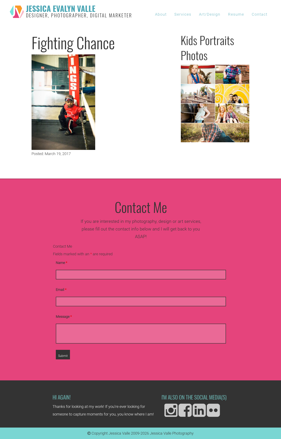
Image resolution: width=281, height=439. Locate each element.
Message (64, 317)
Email (61, 290)
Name (61, 263)
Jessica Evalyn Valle (79, 12)
